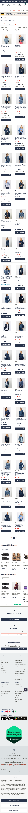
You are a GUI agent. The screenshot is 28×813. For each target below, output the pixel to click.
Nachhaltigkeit (18, 689)
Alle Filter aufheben (22, 27)
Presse (2, 668)
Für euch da (3, 695)
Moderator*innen (18, 699)
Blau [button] (19, 29)
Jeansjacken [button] (12, 29)
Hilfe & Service (18, 675)
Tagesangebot (5, 10)
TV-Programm (4, 686)
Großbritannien (12, 755)
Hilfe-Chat (3, 658)
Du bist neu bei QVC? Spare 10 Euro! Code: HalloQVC (13, 1)
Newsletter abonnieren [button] (14, 619)
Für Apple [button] (7, 648)
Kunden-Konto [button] (7, 634)
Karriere (16, 697)
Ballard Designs (6, 771)
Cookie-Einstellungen (14, 810)
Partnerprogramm (4, 693)
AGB (2, 764)
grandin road (21, 771)
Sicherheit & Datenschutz (20, 671)
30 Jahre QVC (16, 10)
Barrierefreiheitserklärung (20, 691)
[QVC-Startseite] (1, 18)
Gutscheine (3, 689)
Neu (11, 10)
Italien (17, 755)
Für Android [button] (21, 648)
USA (7, 755)
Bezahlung (17, 666)
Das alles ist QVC (18, 686)
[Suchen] (25, 8)
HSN (1, 771)
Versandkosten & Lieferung (20, 664)
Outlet (16, 706)
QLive (2, 666)
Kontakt (2, 660)
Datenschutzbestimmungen (12, 764)
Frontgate (12, 771)
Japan (20, 755)
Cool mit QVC (24, 10)
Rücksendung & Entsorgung (20, 669)
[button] (3, 5)
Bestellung (17, 658)
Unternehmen (18, 684)
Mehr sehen (5, 549)
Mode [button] (3, 29)
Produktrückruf (4, 672)
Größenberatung (18, 662)
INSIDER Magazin (4, 684)
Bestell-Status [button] (20, 634)
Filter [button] (8, 24)
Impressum (18, 765)
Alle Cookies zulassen (14, 800)
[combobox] (12, 8)
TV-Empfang (17, 701)
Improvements (3, 772)
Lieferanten (3, 670)
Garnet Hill (16, 771)
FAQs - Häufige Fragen (19, 673)
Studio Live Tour (18, 703)
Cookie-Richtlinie (13, 796)
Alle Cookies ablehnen (14, 805)
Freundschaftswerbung (5, 691)
